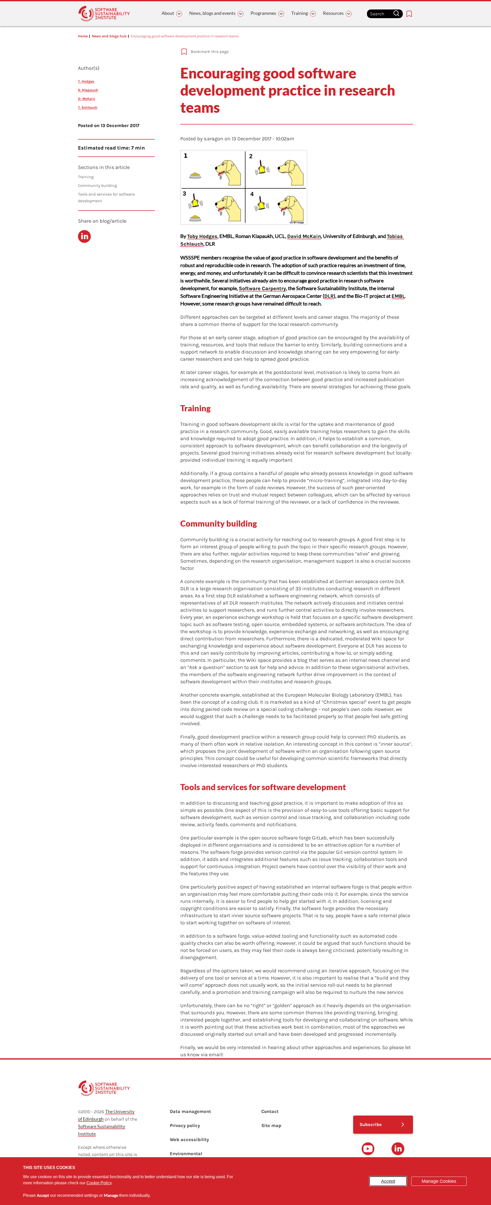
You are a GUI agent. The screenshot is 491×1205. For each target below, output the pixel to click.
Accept (388, 1181)
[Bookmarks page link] (409, 14)
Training (86, 176)
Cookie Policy (98, 1183)
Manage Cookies (439, 1181)
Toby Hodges (202, 236)
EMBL (398, 296)
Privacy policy (185, 1125)
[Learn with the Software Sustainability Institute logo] (104, 13)
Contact (269, 1111)
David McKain (304, 236)
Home (83, 36)
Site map (271, 1125)
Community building (97, 185)
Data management (190, 1111)
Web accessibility (189, 1139)
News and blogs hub (109, 36)
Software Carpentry (262, 288)
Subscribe (371, 1124)
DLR (329, 296)
